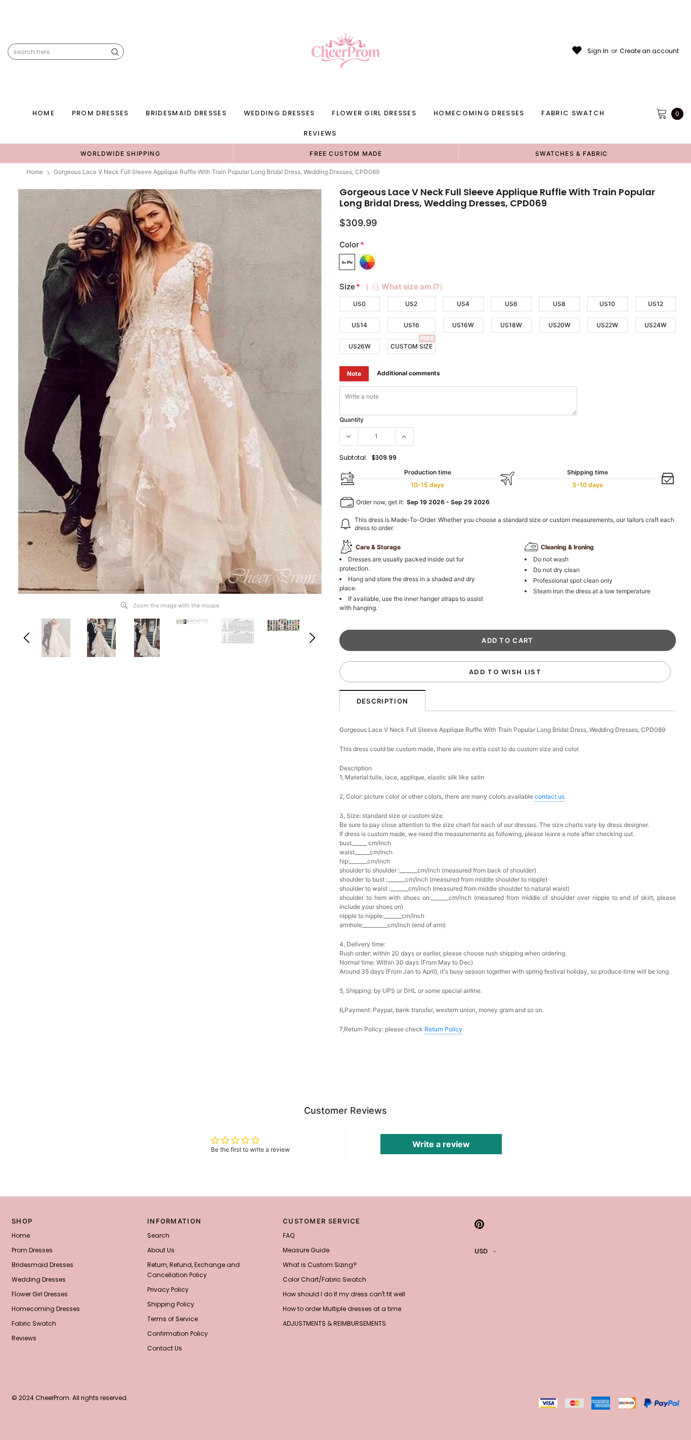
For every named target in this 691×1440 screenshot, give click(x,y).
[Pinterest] (479, 1224)
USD (481, 1251)
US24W (655, 325)
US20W (559, 325)
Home (34, 172)
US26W (360, 346)
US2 (411, 304)
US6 (511, 304)
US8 (559, 304)
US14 (359, 325)
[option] (120, 153)
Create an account (649, 51)
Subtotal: (353, 457)
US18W (511, 325)
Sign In (598, 51)
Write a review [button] (441, 1144)
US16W (463, 325)
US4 (463, 304)
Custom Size (412, 346)
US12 (655, 304)
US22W (607, 325)
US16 (411, 325)
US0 (359, 304)
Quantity (351, 419)
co (550, 796)
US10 (607, 304)
